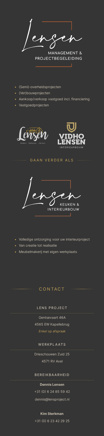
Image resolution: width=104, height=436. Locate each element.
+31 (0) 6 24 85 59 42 (52, 391)
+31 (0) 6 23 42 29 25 (52, 421)
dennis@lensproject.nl (52, 399)
